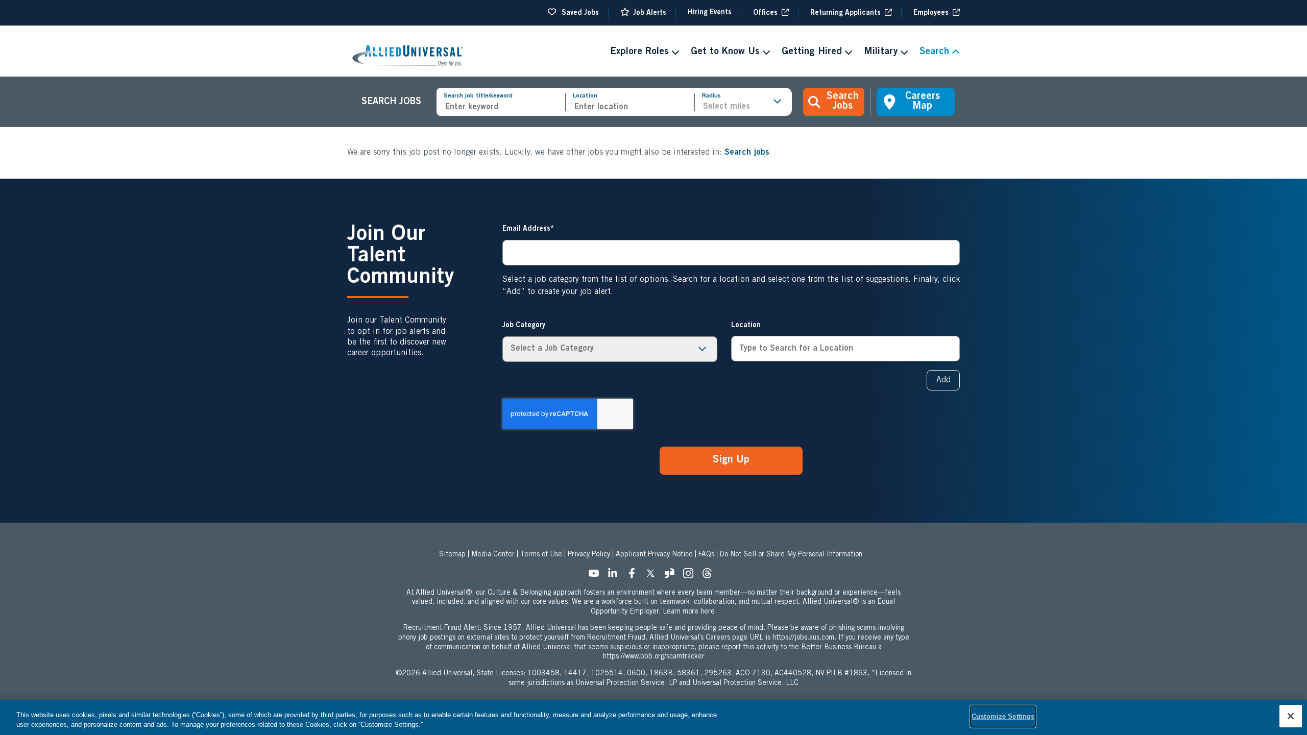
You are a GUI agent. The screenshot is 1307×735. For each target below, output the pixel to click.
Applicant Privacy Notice (654, 554)
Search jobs (746, 153)
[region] (653, 717)
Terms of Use (541, 554)
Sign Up (731, 460)
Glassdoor (672, 576)
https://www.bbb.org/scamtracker (654, 656)
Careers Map (922, 102)
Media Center (493, 554)
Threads (710, 576)
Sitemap (452, 554)
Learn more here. (690, 612)
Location (585, 96)
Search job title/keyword (478, 96)
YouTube (597, 576)
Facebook (634, 576)
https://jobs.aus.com (803, 638)
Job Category (523, 325)
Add (943, 380)
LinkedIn (616, 576)
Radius (711, 96)
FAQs (706, 554)
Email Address (526, 229)
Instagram (691, 576)
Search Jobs (843, 102)
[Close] (1290, 716)
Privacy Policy (589, 554)
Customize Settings (1003, 716)
